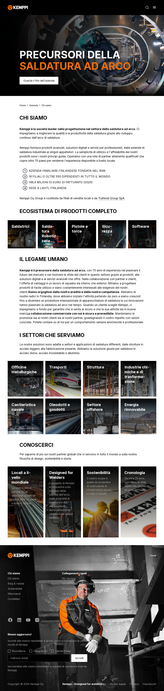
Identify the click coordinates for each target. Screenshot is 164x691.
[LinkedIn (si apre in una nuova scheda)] (19, 620)
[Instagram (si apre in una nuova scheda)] (37, 620)
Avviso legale (118, 684)
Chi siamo (13, 578)
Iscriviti (79, 658)
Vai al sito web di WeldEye (77, 594)
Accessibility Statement (76, 588)
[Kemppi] (18, 7)
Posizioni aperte (74, 599)
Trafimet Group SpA (111, 198)
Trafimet (74, 609)
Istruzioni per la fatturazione (79, 583)
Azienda (33, 105)
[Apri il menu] (154, 7)
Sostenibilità (15, 588)
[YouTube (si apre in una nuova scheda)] (28, 620)
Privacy (134, 684)
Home (23, 105)
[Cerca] (147, 7)
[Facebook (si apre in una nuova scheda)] (10, 620)
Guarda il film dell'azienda (38, 80)
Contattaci (14, 598)
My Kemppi (69, 578)
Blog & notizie (16, 583)
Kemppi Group (74, 604)
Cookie (102, 684)
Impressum (149, 684)
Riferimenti (14, 593)
